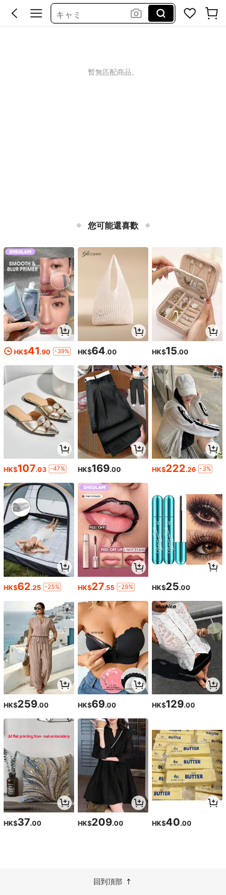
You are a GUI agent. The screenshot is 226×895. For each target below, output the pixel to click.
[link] (190, 13)
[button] (14, 13)
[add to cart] (64, 331)
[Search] (161, 13)
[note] (62, 351)
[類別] (36, 13)
